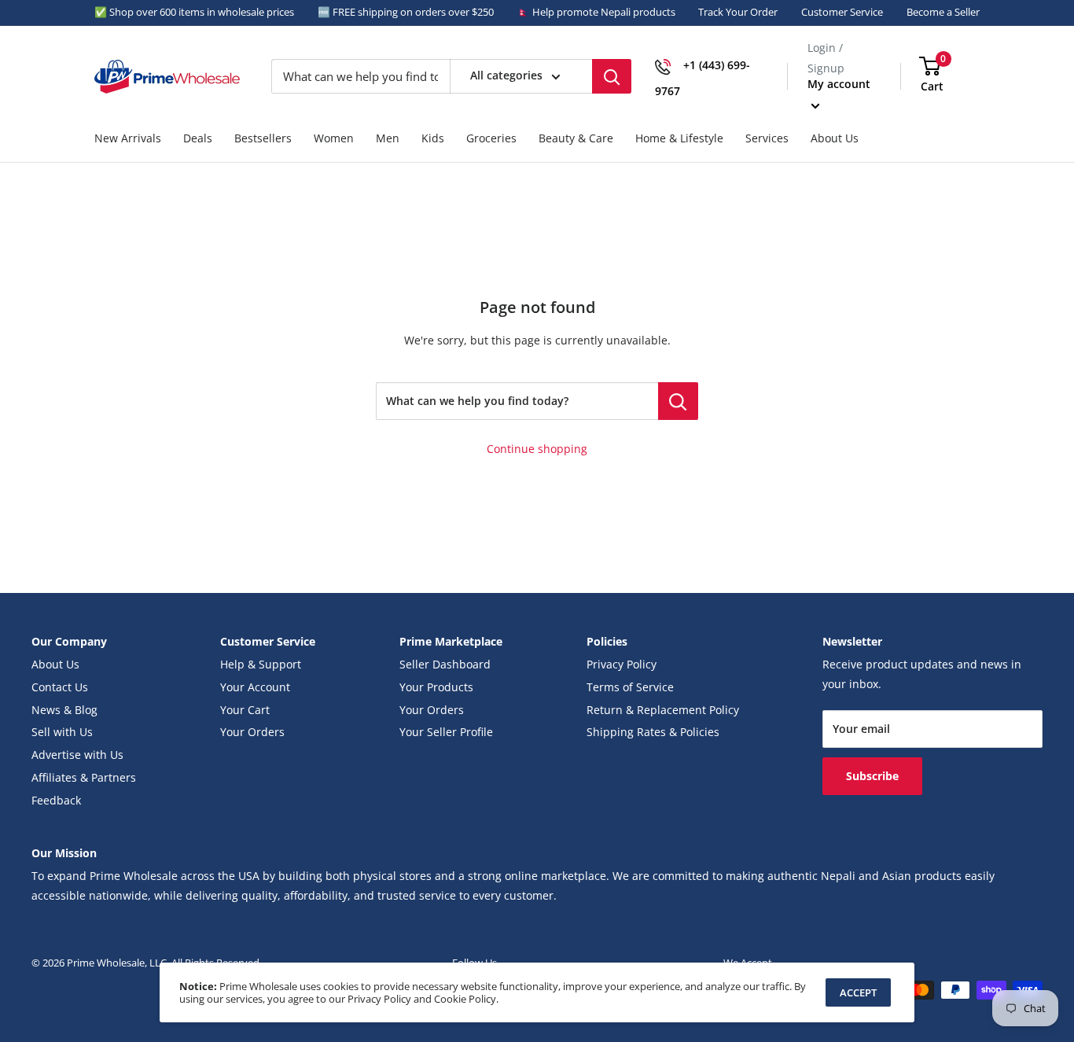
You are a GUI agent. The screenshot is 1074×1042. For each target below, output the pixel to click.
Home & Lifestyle (679, 138)
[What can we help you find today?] (678, 401)
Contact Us (59, 687)
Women (334, 138)
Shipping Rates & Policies (653, 732)
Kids (432, 138)
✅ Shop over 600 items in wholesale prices (194, 12)
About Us (835, 138)
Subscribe (872, 775)
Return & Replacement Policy (663, 710)
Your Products (436, 687)
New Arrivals (127, 138)
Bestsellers (263, 138)
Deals (197, 138)
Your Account (255, 687)
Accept (858, 992)
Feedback (56, 800)
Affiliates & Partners (83, 778)
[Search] (611, 76)
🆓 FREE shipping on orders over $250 (406, 12)
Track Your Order (738, 12)
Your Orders (252, 732)
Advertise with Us (77, 755)
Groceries (491, 138)
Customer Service (842, 12)
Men (387, 138)
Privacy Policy (622, 664)
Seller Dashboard (445, 664)
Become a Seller (943, 12)
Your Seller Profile (446, 732)
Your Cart (245, 710)
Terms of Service (630, 687)
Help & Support (260, 664)
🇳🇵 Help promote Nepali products (596, 12)
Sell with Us (62, 732)
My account (838, 83)
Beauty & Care (576, 138)
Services (767, 138)
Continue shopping (537, 449)
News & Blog (64, 710)
